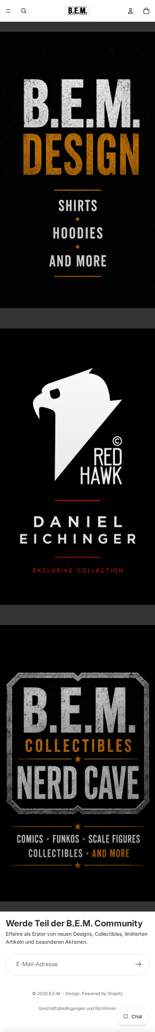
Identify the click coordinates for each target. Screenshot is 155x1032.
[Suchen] (24, 11)
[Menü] (8, 11)
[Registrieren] (138, 964)
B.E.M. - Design (64, 993)
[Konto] (130, 11)
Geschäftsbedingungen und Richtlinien (77, 1008)
